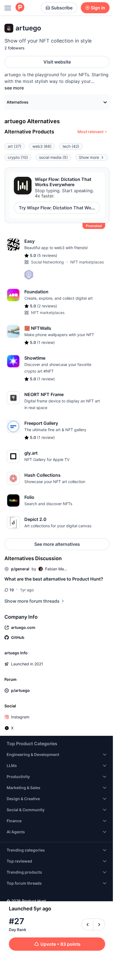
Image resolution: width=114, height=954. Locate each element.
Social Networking (47, 262)
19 (11, 589)
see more (14, 88)
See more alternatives (57, 544)
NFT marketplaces (87, 262)
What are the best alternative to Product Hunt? (53, 579)
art (14, 146)
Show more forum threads (31, 601)
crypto (18, 157)
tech (71, 146)
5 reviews (47, 255)
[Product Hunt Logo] (19, 7)
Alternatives (17, 102)
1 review (45, 342)
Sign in (98, 7)
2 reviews (47, 306)
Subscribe (61, 7)
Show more (89, 157)
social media (53, 157)
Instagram (20, 717)
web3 (41, 146)
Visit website (57, 62)
